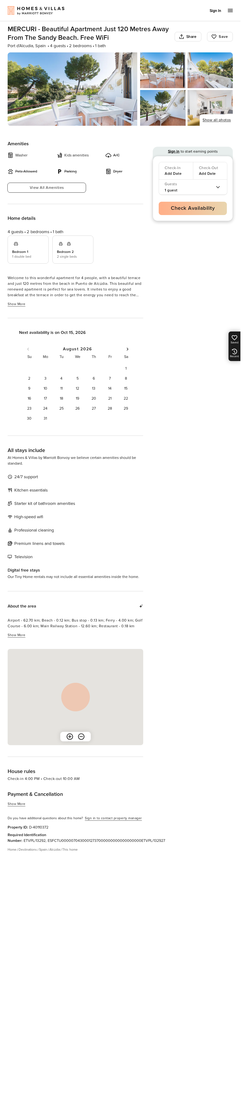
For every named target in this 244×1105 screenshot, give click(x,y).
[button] (126, 368)
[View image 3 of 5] (210, 70)
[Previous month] (28, 349)
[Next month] (127, 349)
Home (12, 850)
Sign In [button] (215, 10)
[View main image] (72, 89)
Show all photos (217, 120)
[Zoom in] (70, 736)
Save (223, 36)
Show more (16, 304)
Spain (43, 850)
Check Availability (193, 208)
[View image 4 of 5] (162, 108)
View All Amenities (47, 187)
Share (191, 36)
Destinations (28, 850)
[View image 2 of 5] (162, 70)
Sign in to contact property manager (113, 818)
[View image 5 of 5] (210, 108)
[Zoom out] (81, 736)
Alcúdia (54, 850)
